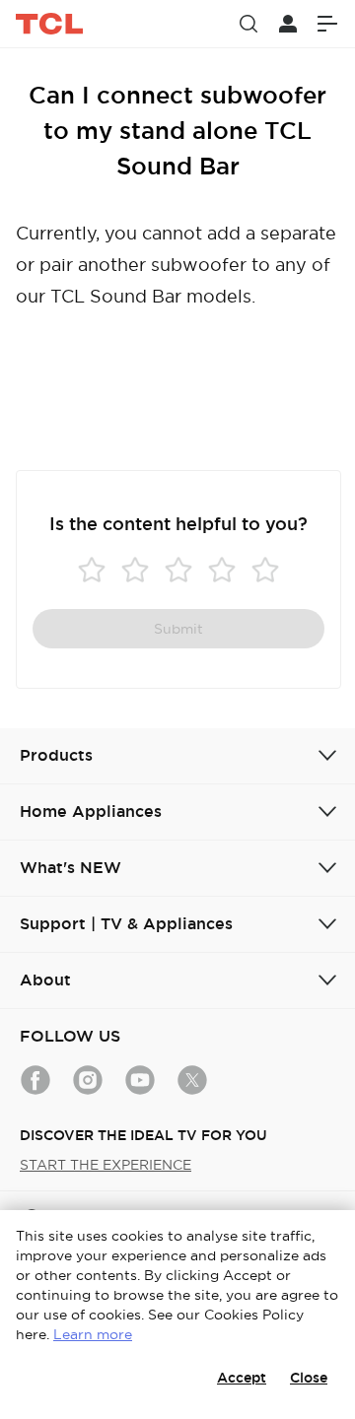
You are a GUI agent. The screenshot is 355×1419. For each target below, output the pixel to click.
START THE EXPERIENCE (105, 1165)
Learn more (92, 1334)
